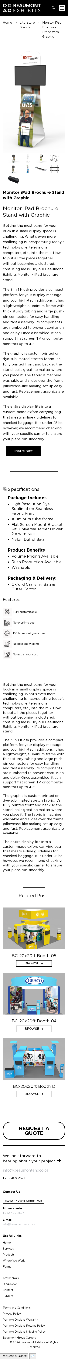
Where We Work (14, 1260)
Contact (8, 1290)
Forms (7, 1266)
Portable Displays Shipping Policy (24, 1331)
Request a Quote (14, 1356)
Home (7, 22)
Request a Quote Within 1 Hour (23, 1201)
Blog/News (10, 1284)
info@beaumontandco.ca (25, 1170)
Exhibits (8, 1296)
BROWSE (32, 963)
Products (9, 1254)
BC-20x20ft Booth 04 (34, 1020)
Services (8, 1248)
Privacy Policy (12, 1313)
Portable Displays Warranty (20, 1319)
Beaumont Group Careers (19, 1337)
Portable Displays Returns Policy (24, 1325)
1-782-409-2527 (14, 1178)
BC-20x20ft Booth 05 (34, 955)
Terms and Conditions (17, 1307)
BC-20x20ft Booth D (34, 1086)
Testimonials (11, 1278)
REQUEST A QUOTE (34, 1130)
